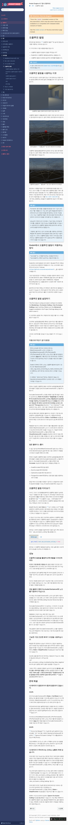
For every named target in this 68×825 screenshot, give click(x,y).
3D (3, 38)
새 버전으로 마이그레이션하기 (11, 33)
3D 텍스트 (6, 50)
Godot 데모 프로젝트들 (50, 65)
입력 (4, 111)
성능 (7, 81)
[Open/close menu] (1, 25)
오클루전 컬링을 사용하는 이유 (12, 69)
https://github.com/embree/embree (41, 269)
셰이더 (4, 137)
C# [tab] (41, 537)
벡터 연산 (5, 30)
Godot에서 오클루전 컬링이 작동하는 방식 (14, 72)
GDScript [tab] (34, 537)
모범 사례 (5, 25)
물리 (4, 124)
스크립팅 (5, 135)
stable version (39, 30)
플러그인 (5, 129)
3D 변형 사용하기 (8, 44)
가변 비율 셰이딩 (9, 89)
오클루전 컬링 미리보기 (11, 78)
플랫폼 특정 (6, 127)
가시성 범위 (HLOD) (10, 63)
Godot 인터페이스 (8, 140)
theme (47, 820)
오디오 (4, 100)
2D (3, 36)
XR (3, 143)
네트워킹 (5, 119)
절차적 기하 (6, 47)
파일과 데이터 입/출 (8, 105)
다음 (59, 808)
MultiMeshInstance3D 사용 (12, 58)
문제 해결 (5, 28)
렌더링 (5, 52)
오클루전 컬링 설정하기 (11, 76)
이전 (32, 808)
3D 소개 (5, 41)
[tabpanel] (46, 542)
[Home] (29, 5)
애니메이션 (6, 95)
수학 (4, 113)
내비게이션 (6, 116)
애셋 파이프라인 (7, 97)
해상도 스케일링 (9, 86)
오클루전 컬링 (8, 66)
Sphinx (38, 820)
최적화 (5, 55)
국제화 (4, 108)
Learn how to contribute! (57, 10)
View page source (58, 8)
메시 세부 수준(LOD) (10, 61)
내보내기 (5, 103)
